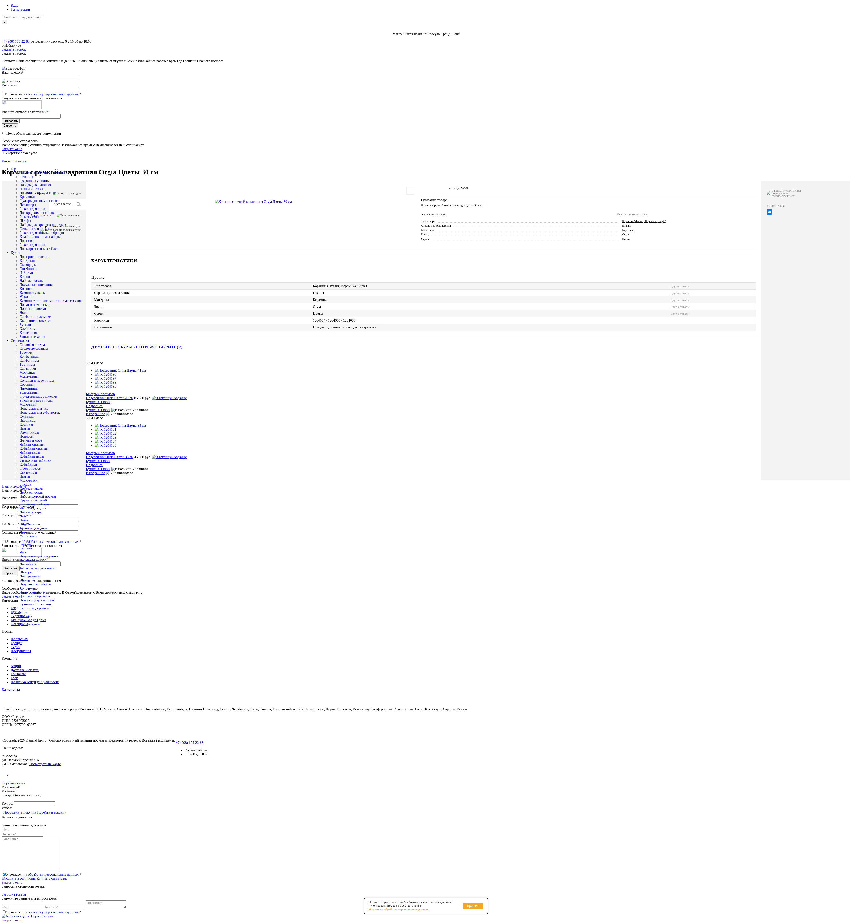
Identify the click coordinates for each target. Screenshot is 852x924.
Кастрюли (27, 261)
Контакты (18, 674)
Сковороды (28, 265)
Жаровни (27, 296)
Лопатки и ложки (33, 308)
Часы (23, 552)
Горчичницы (29, 432)
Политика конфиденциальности (35, 682)
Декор (24, 532)
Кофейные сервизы (34, 448)
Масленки (27, 372)
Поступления (21, 651)
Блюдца (25, 484)
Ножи (24, 312)
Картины (26, 548)
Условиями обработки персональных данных (398, 909)
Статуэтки (27, 540)
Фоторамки (28, 536)
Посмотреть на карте (45, 764)
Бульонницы (29, 392)
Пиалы (25, 428)
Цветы (25, 520)
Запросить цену (41, 916)
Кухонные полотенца (36, 604)
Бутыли (25, 324)
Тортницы (27, 364)
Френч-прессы (30, 468)
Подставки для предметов (39, 556)
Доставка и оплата (25, 670)
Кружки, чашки (31, 488)
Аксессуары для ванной (38, 568)
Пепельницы (29, 560)
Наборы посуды (31, 280)
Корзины (26, 424)
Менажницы (29, 376)
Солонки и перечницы (37, 380)
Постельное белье (33, 592)
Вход (14, 5)
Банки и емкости (32, 336)
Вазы (23, 516)
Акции (16, 666)
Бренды (16, 643)
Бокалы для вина (32, 209)
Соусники (27, 384)
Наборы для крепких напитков (43, 225)
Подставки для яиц (34, 408)
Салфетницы (29, 360)
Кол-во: (8, 803)
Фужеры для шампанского (39, 201)
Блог (14, 678)
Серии (15, 647)
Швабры (26, 572)
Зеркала (25, 544)
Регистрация (20, 9)
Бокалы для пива (32, 245)
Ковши (25, 276)
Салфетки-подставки (35, 316)
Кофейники (28, 464)
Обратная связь (13, 783)
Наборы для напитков (36, 185)
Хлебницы (28, 328)
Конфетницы (29, 356)
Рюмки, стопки (31, 217)
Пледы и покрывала (35, 596)
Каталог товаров (14, 161)
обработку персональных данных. (53, 94)
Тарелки (26, 352)
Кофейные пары (32, 456)
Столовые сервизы (34, 348)
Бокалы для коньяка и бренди (42, 233)
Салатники (28, 368)
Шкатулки (27, 580)
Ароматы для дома (34, 528)
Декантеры (28, 205)
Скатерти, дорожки (34, 608)
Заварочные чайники (35, 460)
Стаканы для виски (34, 229)
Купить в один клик (51, 878)
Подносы (27, 436)
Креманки (27, 197)
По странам (19, 639)
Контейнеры (29, 332)
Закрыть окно (12, 149)
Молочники (28, 404)
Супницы (27, 416)
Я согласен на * (43, 874)
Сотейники (28, 268)
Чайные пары (30, 452)
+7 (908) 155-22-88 (16, 41)
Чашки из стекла (32, 189)
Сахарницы (28, 472)
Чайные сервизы (32, 444)
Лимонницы (29, 388)
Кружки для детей (33, 500)
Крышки (26, 288)
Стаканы (26, 177)
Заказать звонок (14, 49)
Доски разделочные (34, 304)
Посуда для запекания (36, 284)
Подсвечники (30, 524)
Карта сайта (11, 689)
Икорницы (28, 420)
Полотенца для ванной (37, 600)
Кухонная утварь (32, 292)
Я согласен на (43, 94)
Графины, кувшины (34, 181)
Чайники (26, 272)
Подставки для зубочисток (40, 412)
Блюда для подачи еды (36, 400)
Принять (473, 906)
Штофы (25, 221)
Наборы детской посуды (38, 496)
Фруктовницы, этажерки (38, 396)
